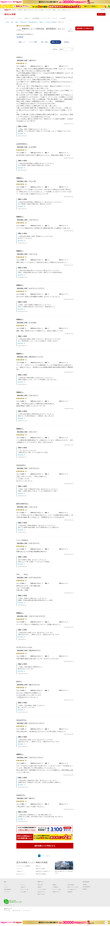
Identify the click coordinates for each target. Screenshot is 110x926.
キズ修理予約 (55, 887)
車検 (12, 22)
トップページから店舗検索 (23, 866)
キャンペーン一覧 (45, 18)
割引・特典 (44, 42)
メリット (20, 18)
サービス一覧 (7, 910)
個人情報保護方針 (87, 886)
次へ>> (48, 855)
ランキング (54, 18)
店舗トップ (21, 42)
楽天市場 (103, 9)
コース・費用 (33, 42)
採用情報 (85, 889)
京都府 (16, 22)
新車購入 (54, 884)
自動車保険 (69, 891)
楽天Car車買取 (70, 884)
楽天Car (7, 22)
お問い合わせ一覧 (16, 910)
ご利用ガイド (27, 18)
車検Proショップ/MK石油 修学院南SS (48, 22)
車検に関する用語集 (41, 874)
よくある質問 (62, 18)
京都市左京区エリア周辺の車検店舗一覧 (29, 22)
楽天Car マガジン (41, 891)
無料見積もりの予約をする (84, 28)
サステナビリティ (26, 910)
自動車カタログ (56, 891)
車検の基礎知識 (35, 18)
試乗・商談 (40, 884)
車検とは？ (38, 866)
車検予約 (40, 887)
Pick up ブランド (20, 874)
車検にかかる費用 (40, 868)
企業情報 (85, 884)
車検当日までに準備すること (43, 871)
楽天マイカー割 (41, 894)
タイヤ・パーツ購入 (57, 889)
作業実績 (66, 42)
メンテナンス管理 (41, 889)
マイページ (12, 18)
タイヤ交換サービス (71, 889)
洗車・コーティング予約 (72, 887)
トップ (6, 18)
